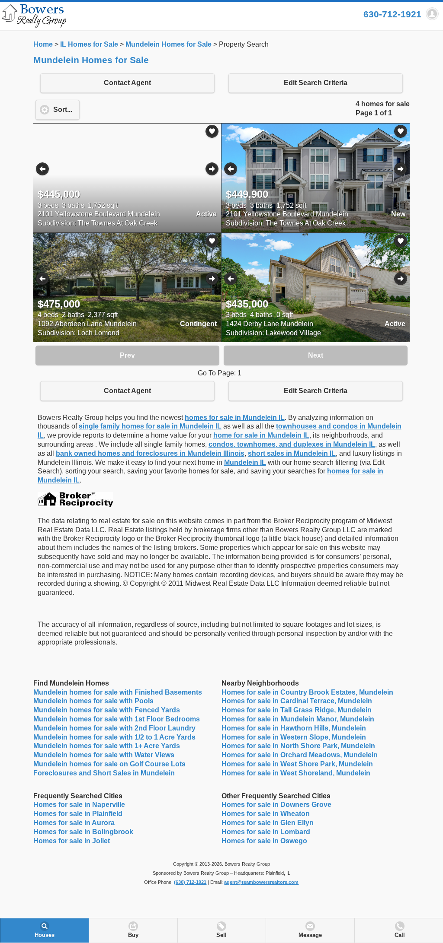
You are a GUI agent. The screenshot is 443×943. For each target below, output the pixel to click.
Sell (221, 935)
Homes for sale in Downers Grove (276, 804)
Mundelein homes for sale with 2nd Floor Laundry (114, 728)
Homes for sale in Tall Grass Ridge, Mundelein (297, 710)
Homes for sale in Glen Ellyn (268, 822)
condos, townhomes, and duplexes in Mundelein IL (292, 444)
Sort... (62, 109)
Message (310, 935)
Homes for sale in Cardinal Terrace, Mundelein (297, 701)
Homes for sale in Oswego (264, 841)
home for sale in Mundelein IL (261, 435)
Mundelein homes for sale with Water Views (103, 755)
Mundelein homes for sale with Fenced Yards (106, 710)
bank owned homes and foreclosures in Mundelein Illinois (150, 453)
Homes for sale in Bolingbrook (83, 831)
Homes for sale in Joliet (71, 841)
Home (43, 44)
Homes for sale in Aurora (74, 822)
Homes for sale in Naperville (79, 804)
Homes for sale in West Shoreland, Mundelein (296, 773)
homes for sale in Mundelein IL (235, 417)
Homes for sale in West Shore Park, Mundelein (297, 764)
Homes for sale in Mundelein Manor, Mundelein (298, 719)
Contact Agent (127, 82)
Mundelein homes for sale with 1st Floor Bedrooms (116, 719)
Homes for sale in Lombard (266, 831)
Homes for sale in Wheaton (266, 813)
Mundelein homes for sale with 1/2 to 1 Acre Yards (114, 737)
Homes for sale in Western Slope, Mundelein (294, 737)
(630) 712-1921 (190, 882)
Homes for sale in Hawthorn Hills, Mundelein (294, 728)
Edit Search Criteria (315, 82)
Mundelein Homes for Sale (168, 44)
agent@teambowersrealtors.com (261, 882)
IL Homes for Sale (89, 44)
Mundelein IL (245, 462)
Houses (45, 935)
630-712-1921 (392, 14)
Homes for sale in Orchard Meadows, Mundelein (300, 755)
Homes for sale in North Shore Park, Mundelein (298, 745)
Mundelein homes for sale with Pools (93, 701)
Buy (133, 935)
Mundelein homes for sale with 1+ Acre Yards (106, 745)
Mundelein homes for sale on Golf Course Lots (109, 764)
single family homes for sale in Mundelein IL (150, 426)
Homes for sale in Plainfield (77, 813)
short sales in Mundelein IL (292, 453)
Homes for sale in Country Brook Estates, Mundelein (307, 692)
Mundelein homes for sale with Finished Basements (117, 692)
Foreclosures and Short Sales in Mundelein (104, 773)
